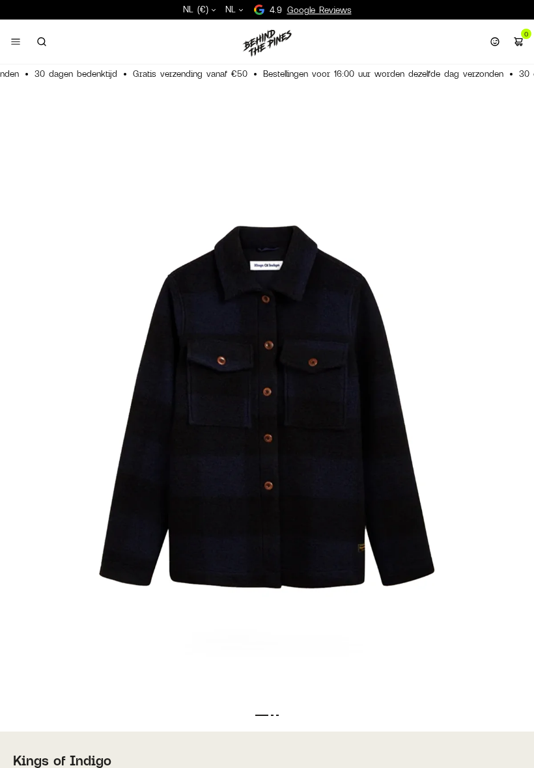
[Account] (495, 41)
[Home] (267, 43)
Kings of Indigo (62, 760)
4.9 (311, 10)
